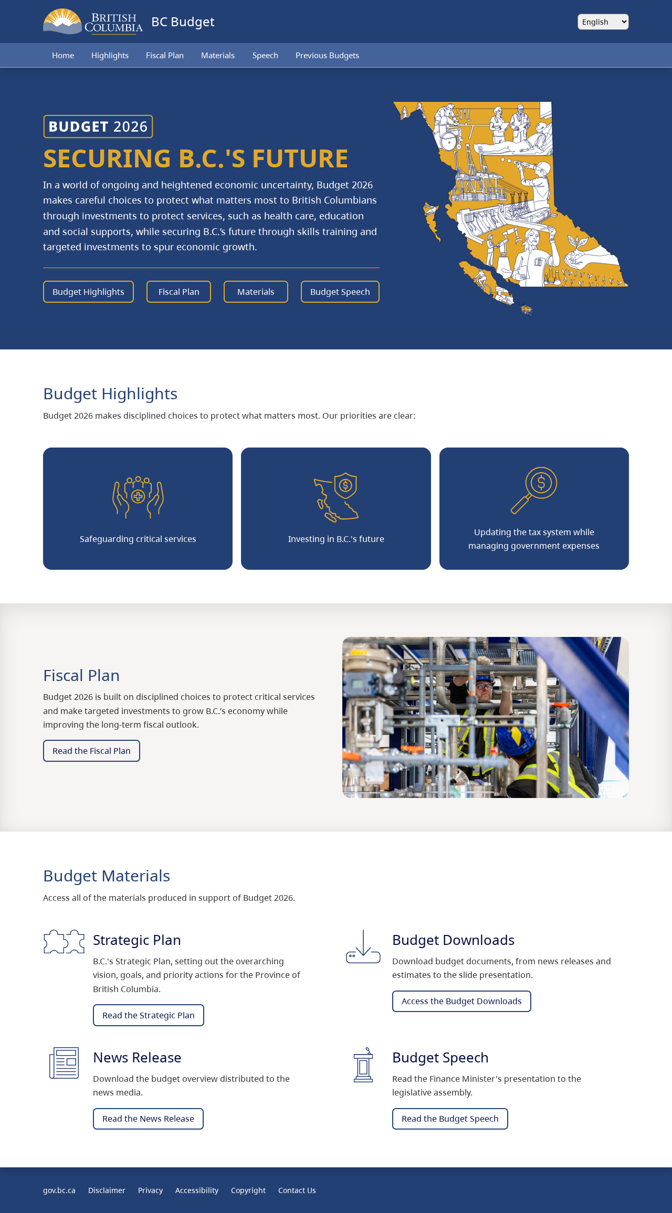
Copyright (248, 1190)
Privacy (150, 1190)
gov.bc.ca (59, 1190)
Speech (265, 55)
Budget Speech (340, 291)
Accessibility (196, 1190)
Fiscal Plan (165, 55)
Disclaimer (106, 1190)
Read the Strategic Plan (148, 1015)
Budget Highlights (88, 291)
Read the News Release (148, 1118)
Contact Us (297, 1190)
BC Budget (183, 21)
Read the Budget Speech (450, 1118)
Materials (218, 55)
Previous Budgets (327, 55)
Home (63, 55)
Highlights (110, 55)
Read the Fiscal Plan (91, 751)
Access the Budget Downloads (462, 1001)
